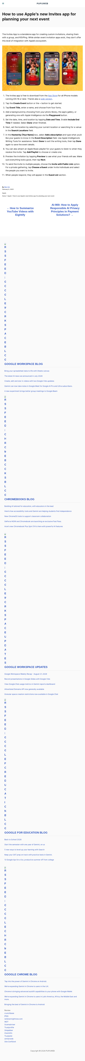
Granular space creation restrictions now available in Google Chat (31, 694)
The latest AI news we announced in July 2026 (23, 376)
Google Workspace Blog (23, 363)
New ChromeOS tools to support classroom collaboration (27, 516)
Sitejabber (8, 1030)
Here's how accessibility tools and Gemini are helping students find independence (37, 511)
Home (4, 196)
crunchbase (9, 1013)
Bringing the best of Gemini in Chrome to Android (24, 1004)
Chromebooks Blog (19, 499)
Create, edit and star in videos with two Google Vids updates (29, 381)
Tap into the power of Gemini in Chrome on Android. (25, 981)
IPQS (6, 1016)
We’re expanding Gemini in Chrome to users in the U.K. (26, 986)
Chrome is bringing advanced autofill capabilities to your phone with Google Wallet (38, 991)
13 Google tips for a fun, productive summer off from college (29, 860)
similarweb (8, 1039)
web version (46, 99)
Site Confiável (10, 1042)
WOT (6, 1022)
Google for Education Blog (25, 832)
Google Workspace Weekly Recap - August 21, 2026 (25, 674)
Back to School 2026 (12, 840)
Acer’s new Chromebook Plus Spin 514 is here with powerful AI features (33, 526)
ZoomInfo (8, 1033)
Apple (4, 193)
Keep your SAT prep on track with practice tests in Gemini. (28, 855)
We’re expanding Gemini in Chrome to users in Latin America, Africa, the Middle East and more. (40, 998)
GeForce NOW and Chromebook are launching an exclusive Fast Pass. (32, 521)
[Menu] (3, 3)
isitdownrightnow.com (13, 1019)
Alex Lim (7, 187)
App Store (52, 95)
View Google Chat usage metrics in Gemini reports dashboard (29, 684)
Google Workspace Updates (25, 666)
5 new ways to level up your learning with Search (24, 850)
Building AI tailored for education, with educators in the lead (28, 506)
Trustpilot (8, 1036)
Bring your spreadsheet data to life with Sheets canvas (26, 371)
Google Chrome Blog (20, 974)
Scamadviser (9, 1024)
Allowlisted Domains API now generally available (24, 689)
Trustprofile (9, 1027)
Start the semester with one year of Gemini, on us (24, 844)
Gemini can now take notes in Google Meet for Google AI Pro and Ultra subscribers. (38, 386)
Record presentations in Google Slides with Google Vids (27, 679)
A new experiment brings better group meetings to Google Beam (30, 391)
